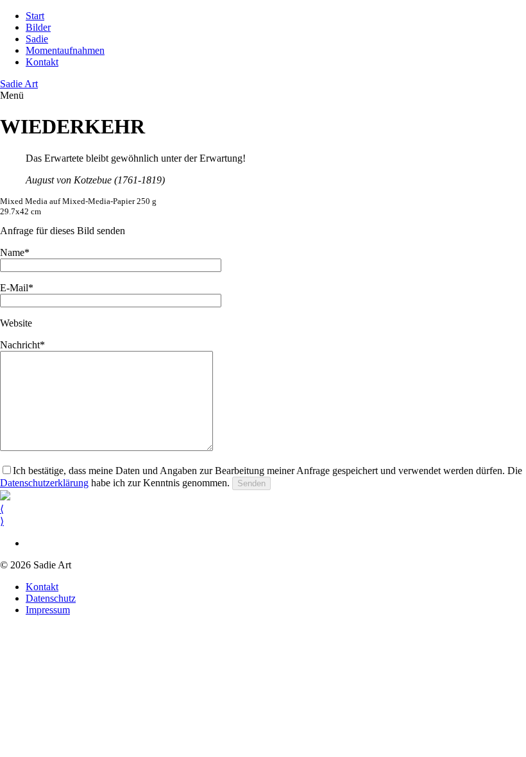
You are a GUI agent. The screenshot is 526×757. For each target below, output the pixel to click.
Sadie (37, 38)
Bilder (38, 27)
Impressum (48, 609)
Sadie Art (19, 83)
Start (35, 15)
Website (16, 323)
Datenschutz (51, 598)
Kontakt (42, 61)
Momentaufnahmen (65, 50)
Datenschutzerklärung (44, 482)
